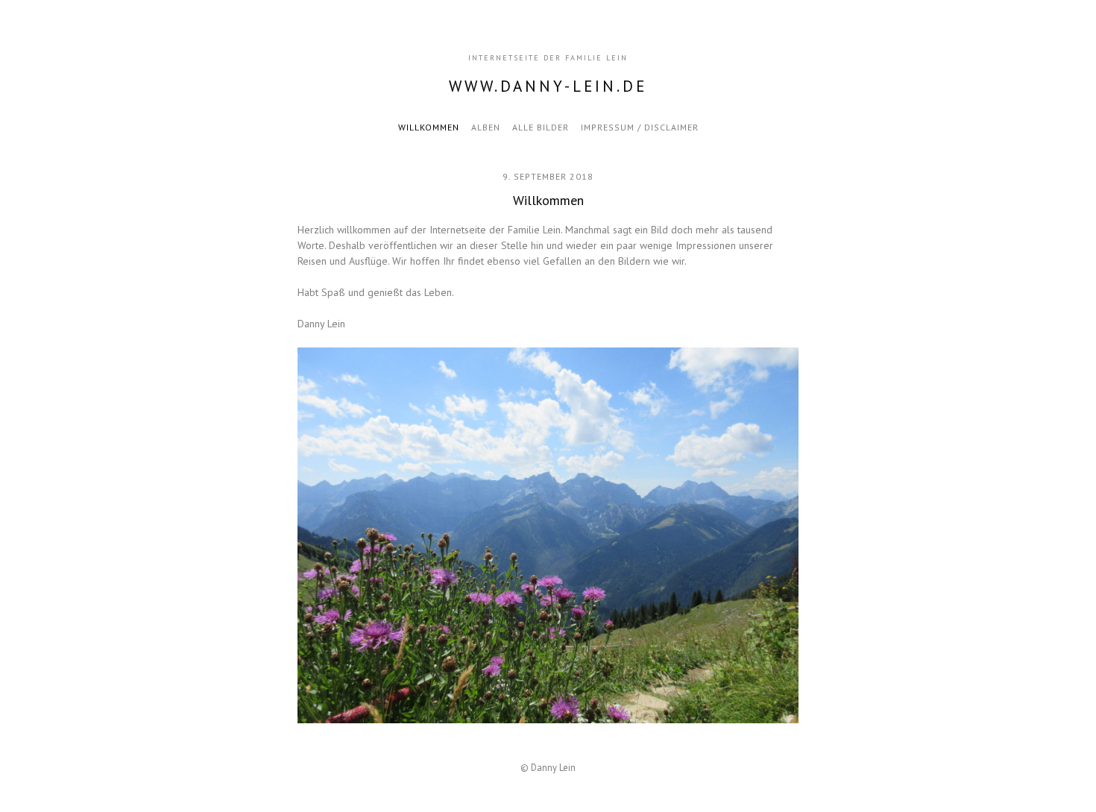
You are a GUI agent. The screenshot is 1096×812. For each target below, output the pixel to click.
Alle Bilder (540, 127)
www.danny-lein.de (548, 86)
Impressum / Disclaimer (640, 127)
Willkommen (428, 127)
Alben (485, 127)
